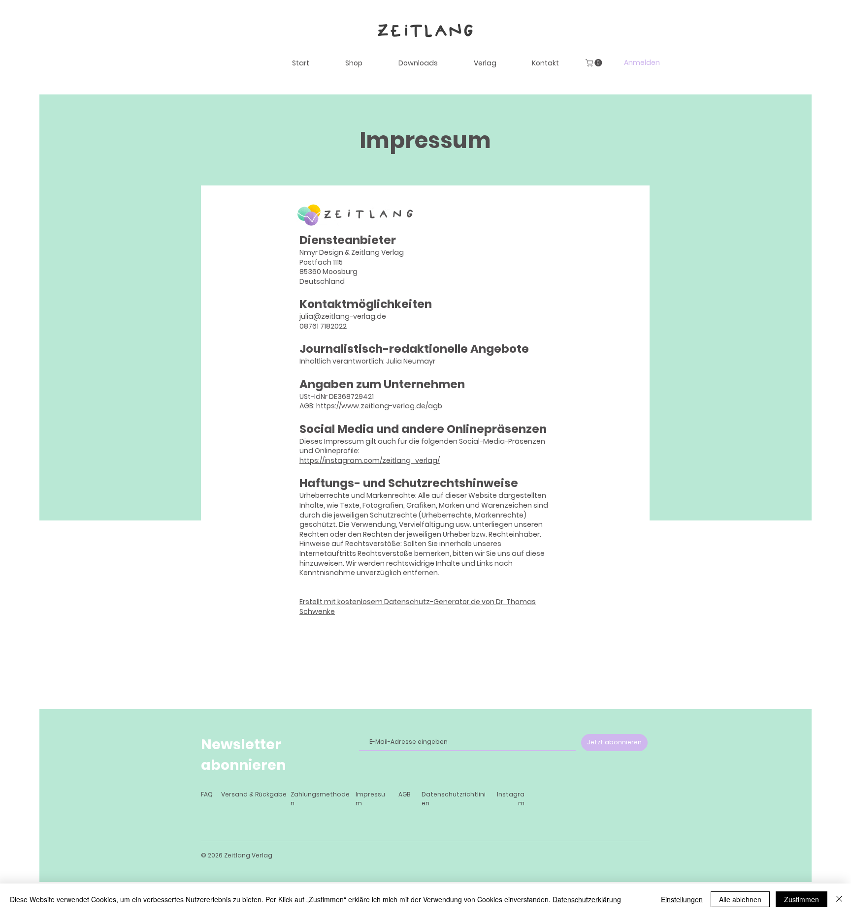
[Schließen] (839, 899)
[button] (595, 62)
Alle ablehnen (740, 899)
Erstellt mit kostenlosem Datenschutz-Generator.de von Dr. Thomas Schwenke (417, 606)
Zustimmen (801, 899)
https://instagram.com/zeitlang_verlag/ (369, 460)
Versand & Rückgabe (254, 794)
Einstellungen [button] (682, 899)
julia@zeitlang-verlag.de (342, 316)
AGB (404, 794)
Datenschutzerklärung (587, 899)
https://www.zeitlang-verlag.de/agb (379, 406)
